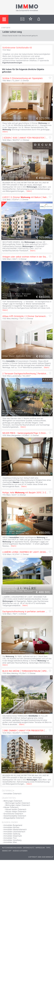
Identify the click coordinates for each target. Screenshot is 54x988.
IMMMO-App (6, 851)
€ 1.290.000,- (43, 413)
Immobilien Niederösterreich (15, 829)
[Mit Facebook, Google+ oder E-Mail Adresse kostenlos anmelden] (39, 19)
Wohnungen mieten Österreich (17, 805)
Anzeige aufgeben (20, 851)
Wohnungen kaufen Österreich (17, 803)
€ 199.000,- (44, 473)
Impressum (40, 848)
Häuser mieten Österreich (15, 811)
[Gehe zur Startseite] (27, 11)
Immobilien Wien (10, 842)
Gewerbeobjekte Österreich (15, 816)
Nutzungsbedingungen (12, 848)
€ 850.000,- (44, 356)
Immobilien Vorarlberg (12, 840)
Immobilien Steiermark (13, 836)
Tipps (48, 848)
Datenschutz (28, 848)
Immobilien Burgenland (13, 825)
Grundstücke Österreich (13, 814)
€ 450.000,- (44, 532)
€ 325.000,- (44, 118)
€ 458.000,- (44, 177)
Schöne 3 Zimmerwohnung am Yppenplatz (22, 78)
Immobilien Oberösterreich (14, 831)
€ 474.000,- (44, 770)
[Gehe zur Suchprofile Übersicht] (22, 19)
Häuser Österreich (11, 807)
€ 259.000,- (44, 651)
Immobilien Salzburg (12, 834)
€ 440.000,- (44, 296)
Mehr (5, 132)
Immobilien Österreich (12, 793)
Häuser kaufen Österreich (15, 809)
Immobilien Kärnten (11, 827)
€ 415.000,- (44, 711)
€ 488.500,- (44, 592)
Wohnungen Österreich (13, 801)
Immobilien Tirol (10, 838)
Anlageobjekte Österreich (14, 818)
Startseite (5, 28)
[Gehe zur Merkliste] (30, 19)
